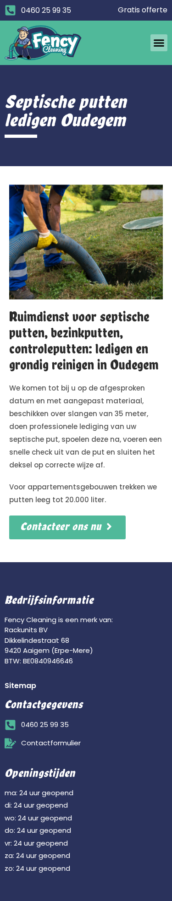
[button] (159, 43)
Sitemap (20, 685)
